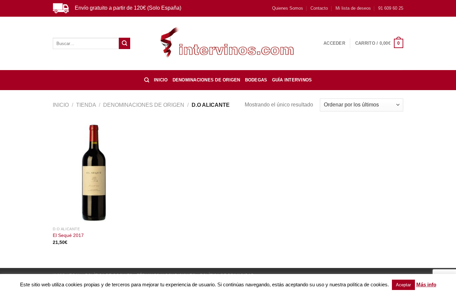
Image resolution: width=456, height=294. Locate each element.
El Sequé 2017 (68, 235)
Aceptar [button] (403, 284)
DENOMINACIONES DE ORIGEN (206, 79)
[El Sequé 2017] (94, 173)
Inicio (161, 79)
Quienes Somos (287, 8)
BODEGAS (256, 79)
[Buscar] (146, 80)
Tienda (86, 105)
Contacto (319, 8)
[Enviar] (124, 43)
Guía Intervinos (292, 79)
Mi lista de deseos (353, 8)
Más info (426, 284)
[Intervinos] (228, 43)
